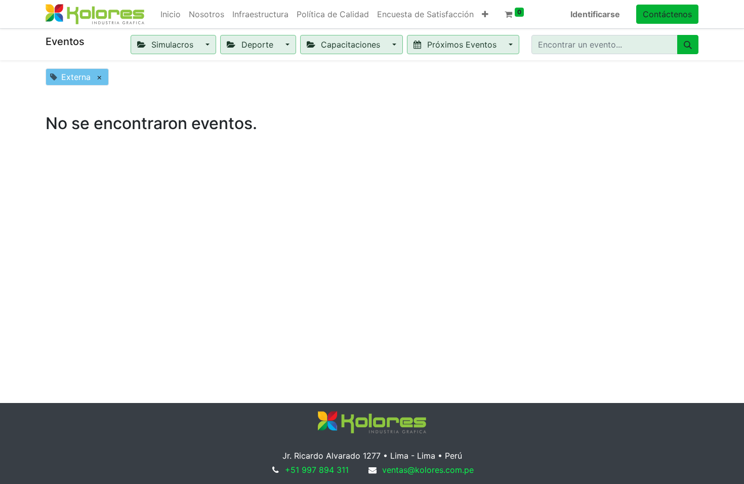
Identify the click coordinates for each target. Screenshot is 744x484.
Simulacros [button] (172, 44)
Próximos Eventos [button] (462, 44)
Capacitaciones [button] (350, 44)
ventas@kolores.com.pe (428, 470)
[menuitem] (170, 14)
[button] (485, 14)
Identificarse (595, 14)
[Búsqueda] (687, 44)
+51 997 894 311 (317, 470)
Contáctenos (667, 14)
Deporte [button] (257, 44)
